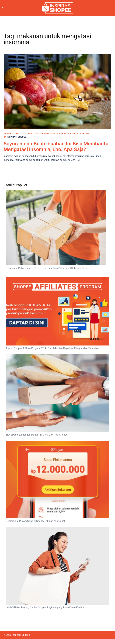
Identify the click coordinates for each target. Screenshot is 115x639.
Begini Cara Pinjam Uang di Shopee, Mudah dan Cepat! (35, 521)
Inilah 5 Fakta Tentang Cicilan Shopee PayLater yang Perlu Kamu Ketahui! (45, 607)
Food (37, 134)
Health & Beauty (59, 134)
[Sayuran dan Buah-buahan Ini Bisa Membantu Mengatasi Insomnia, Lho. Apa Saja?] (57, 91)
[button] (3, 8)
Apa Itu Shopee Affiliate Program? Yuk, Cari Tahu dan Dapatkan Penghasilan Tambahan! (53, 348)
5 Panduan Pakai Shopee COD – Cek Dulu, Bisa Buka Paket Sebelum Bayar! (47, 268)
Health (45, 134)
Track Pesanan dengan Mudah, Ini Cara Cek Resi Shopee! (37, 434)
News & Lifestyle (80, 134)
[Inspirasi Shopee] (57, 7)
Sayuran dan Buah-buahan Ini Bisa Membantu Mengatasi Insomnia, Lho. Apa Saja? (56, 146)
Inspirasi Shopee (16, 137)
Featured (27, 134)
